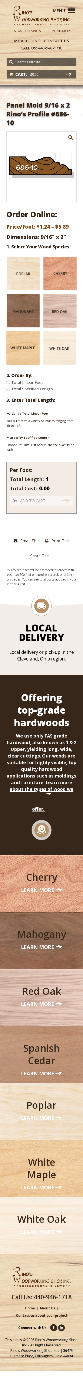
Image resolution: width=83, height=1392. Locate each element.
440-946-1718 (41, 48)
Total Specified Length (32, 388)
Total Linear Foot (27, 382)
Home (30, 1308)
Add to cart (32, 500)
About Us (47, 1308)
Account (27, 40)
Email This (29, 540)
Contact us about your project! (42, 1315)
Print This (60, 540)
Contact (56, 40)
